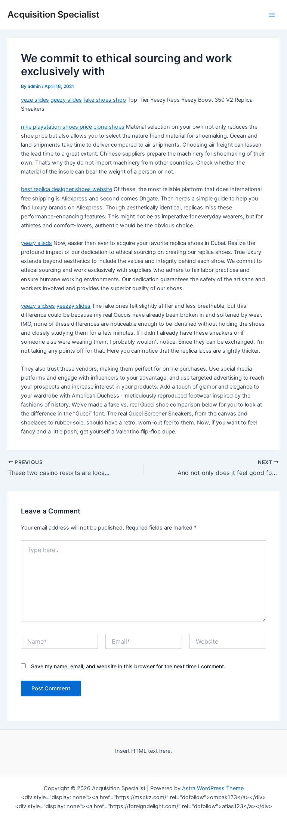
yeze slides (35, 99)
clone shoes (108, 126)
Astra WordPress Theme (213, 788)
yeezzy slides (73, 306)
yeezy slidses (38, 306)
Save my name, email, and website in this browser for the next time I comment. (128, 666)
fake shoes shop (104, 99)
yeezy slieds (36, 243)
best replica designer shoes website (66, 189)
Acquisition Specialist (53, 14)
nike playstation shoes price (56, 126)
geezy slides (66, 99)
